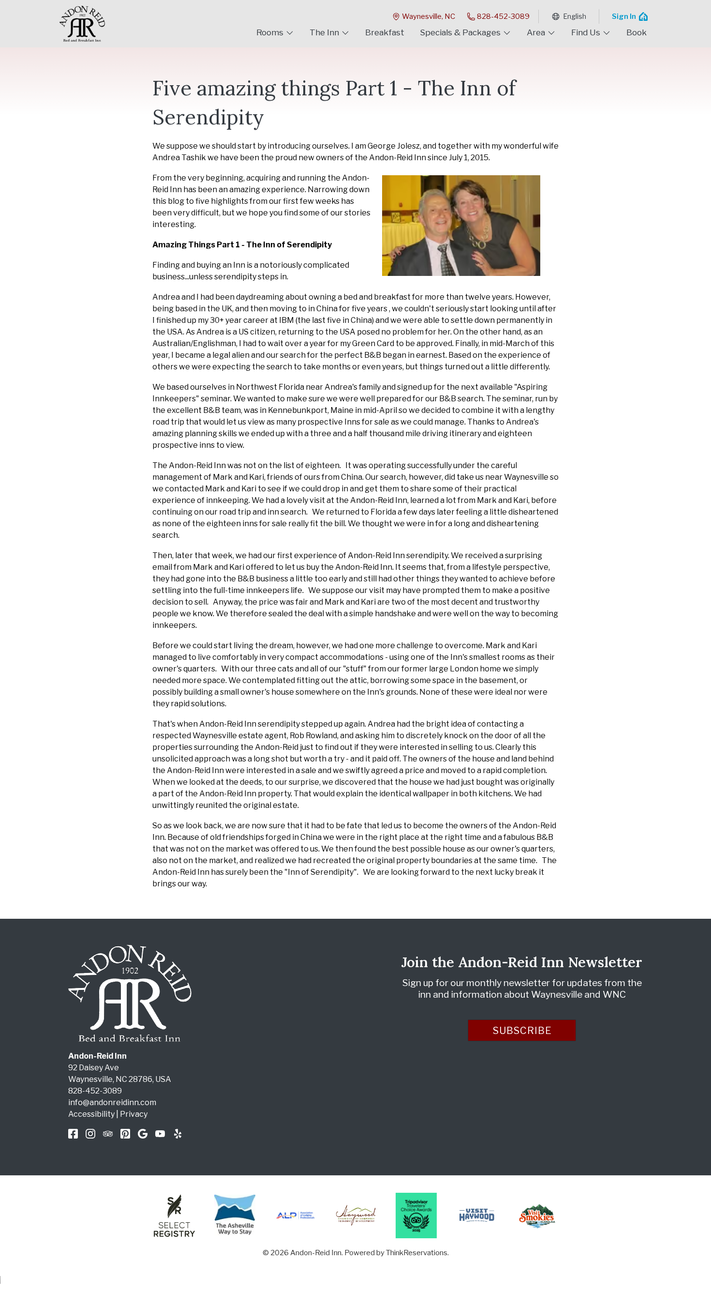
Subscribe (522, 1030)
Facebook (73, 1134)
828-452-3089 (503, 16)
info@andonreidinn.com (112, 1102)
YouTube (160, 1134)
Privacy (134, 1114)
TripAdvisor (108, 1134)
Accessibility (91, 1114)
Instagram (90, 1134)
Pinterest (125, 1134)
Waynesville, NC (428, 16)
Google (143, 1134)
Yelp (177, 1134)
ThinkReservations (416, 1252)
